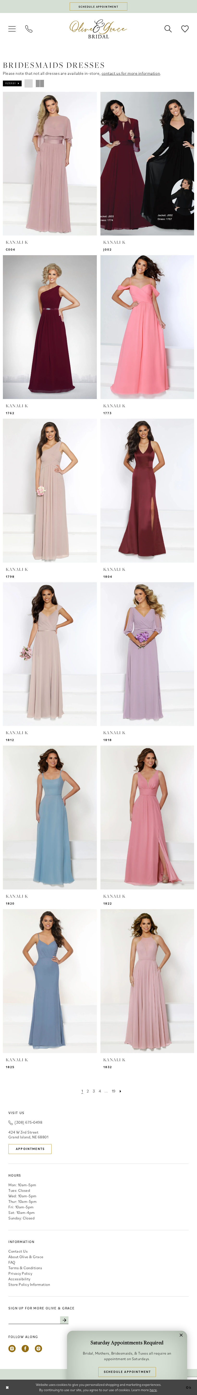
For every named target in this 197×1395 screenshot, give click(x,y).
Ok (189, 1387)
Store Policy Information (29, 1284)
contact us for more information (131, 73)
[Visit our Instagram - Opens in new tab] (12, 1348)
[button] (12, 29)
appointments (30, 1149)
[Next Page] (120, 1091)
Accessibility (19, 1278)
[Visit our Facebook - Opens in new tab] (25, 1348)
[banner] (98, 28)
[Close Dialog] (7, 1387)
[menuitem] (12, 29)
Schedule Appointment (127, 1372)
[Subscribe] (64, 1320)
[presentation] (50, 164)
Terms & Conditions (25, 1267)
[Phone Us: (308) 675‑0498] (28, 29)
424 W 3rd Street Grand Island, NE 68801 (28, 1134)
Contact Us (18, 1251)
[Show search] (168, 29)
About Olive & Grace (25, 1256)
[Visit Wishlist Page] (185, 29)
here (153, 1390)
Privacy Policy (20, 1273)
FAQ (11, 1262)
